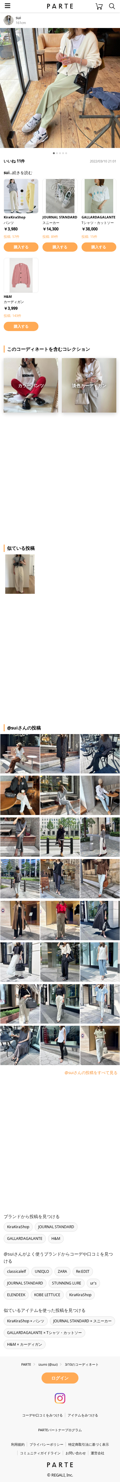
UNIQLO (42, 1271)
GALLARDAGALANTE (24, 1238)
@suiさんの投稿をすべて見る (91, 1072)
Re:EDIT (83, 1271)
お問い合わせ (76, 1453)
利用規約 (18, 1444)
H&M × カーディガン (24, 1344)
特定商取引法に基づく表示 (88, 1444)
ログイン (60, 1378)
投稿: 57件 (11, 236)
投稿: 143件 (12, 315)
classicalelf (16, 1271)
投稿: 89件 (50, 236)
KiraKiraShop (18, 1226)
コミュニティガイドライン (40, 1453)
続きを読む (22, 172)
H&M (55, 1238)
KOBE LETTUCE (47, 1294)
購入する (21, 247)
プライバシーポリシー (46, 1444)
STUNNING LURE (66, 1283)
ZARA (62, 1271)
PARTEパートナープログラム (60, 1430)
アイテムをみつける (83, 1415)
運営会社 (97, 1453)
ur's (93, 1283)
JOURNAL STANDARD (56, 1226)
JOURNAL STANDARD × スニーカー (82, 1321)
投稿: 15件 (89, 236)
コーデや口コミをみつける (42, 1415)
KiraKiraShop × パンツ (25, 1321)
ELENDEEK (16, 1294)
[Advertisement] (60, 476)
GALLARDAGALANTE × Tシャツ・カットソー (44, 1332)
